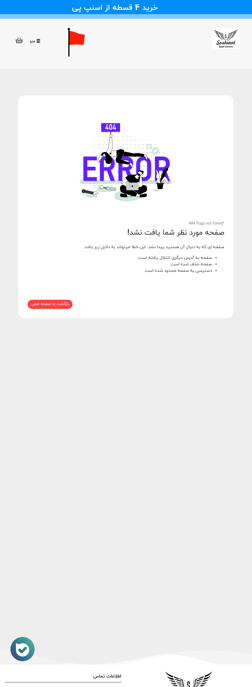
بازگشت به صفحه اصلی (50, 304)
